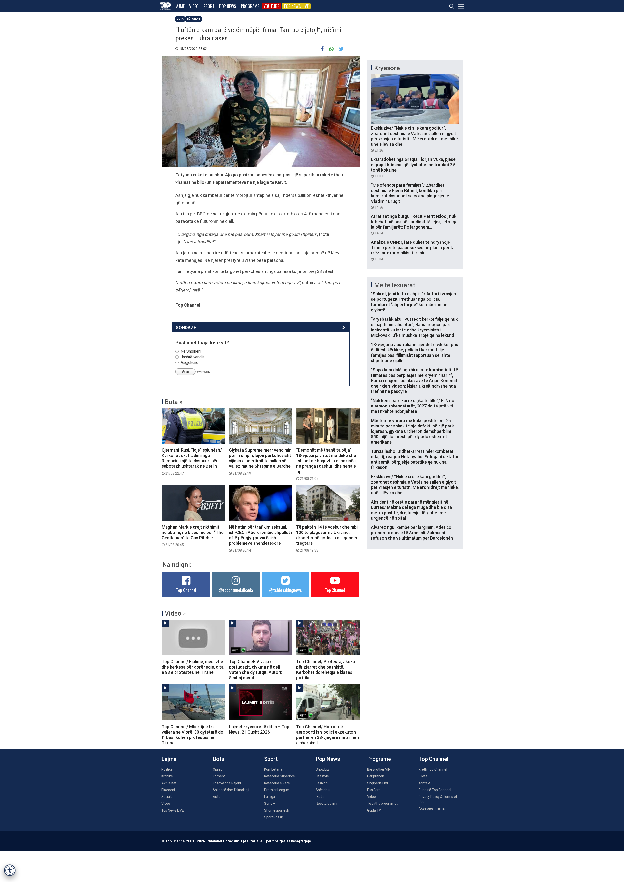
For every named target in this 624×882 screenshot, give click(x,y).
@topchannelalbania (236, 590)
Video (194, 6)
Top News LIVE (296, 6)
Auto (216, 797)
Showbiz (322, 769)
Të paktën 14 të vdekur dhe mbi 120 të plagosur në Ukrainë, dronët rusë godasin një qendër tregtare (327, 538)
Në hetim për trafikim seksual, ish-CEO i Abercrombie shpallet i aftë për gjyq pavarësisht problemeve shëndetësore (260, 538)
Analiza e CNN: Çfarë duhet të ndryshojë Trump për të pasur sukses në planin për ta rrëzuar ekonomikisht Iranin (413, 250)
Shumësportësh (276, 810)
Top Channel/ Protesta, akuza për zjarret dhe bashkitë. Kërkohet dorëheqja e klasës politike (325, 669)
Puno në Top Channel (435, 790)
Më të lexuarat (394, 285)
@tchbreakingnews (285, 590)
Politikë (167, 769)
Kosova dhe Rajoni (227, 783)
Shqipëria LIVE (378, 783)
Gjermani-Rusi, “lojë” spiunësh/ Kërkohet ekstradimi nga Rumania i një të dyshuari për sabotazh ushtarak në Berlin (192, 461)
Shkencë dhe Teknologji (231, 790)
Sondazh (186, 327)
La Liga (269, 797)
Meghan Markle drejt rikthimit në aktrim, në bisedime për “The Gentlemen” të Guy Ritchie (193, 535)
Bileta (423, 776)
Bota (180, 18)
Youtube (271, 6)
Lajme (179, 6)
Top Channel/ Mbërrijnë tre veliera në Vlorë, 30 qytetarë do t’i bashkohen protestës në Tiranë (192, 734)
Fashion (322, 783)
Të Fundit (193, 18)
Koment (219, 776)
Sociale (167, 797)
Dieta (320, 797)
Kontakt (424, 783)
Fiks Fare (373, 790)
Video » (175, 613)
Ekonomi (168, 790)
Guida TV (374, 810)
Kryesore (387, 68)
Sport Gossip (274, 817)
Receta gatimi (326, 803)
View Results (202, 371)
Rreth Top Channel (433, 769)
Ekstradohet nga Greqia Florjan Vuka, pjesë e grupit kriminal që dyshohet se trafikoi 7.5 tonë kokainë (413, 167)
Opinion (218, 769)
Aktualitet (168, 783)
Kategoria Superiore (279, 776)
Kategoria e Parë (277, 783)
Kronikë (167, 776)
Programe (250, 6)
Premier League (276, 790)
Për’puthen (375, 776)
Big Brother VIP (378, 769)
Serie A (269, 803)
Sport (208, 6)
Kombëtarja (273, 769)
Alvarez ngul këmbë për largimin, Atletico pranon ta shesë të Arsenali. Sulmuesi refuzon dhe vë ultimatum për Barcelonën (412, 533)
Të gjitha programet (382, 803)
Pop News (227, 6)
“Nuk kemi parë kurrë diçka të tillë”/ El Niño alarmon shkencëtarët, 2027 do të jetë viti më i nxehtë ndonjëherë (412, 406)
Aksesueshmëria (432, 808)
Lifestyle (322, 776)
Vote (185, 372)
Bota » (174, 402)
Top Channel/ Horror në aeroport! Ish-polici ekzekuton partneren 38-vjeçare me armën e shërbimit (327, 734)
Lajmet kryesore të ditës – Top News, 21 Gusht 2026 (259, 729)
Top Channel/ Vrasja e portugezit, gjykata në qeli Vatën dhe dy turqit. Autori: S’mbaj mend (255, 669)
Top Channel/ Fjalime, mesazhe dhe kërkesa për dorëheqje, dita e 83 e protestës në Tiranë (193, 667)
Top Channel (186, 590)
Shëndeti (323, 790)
